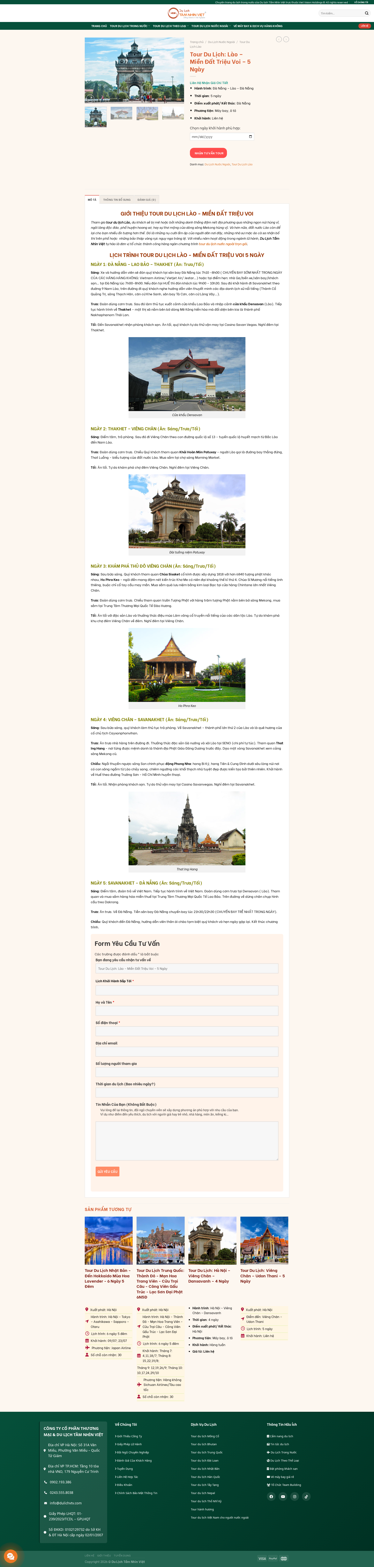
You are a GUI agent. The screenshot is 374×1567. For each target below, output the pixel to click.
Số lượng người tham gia (116, 1063)
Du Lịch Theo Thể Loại (284, 1460)
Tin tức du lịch (279, 1444)
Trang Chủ (99, 26)
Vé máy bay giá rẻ (282, 1477)
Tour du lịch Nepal (203, 1493)
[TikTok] (306, 1496)
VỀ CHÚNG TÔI (361, 2)
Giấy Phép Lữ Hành (129, 1444)
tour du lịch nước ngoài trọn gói (223, 243)
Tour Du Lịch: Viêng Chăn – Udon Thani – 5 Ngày (262, 1275)
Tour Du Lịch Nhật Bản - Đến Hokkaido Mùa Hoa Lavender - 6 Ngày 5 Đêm (108, 1278)
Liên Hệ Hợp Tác (127, 1477)
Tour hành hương (202, 1509)
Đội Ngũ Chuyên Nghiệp (132, 1452)
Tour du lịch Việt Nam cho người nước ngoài (220, 1517)
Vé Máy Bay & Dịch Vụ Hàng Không (258, 26)
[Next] (177, 70)
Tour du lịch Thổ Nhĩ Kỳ (206, 1501)
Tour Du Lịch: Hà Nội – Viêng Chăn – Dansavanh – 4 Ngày (209, 1275)
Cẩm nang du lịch (281, 1436)
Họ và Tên (105, 1002)
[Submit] (366, 13)
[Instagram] (294, 1496)
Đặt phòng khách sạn (283, 1469)
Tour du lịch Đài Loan (205, 1460)
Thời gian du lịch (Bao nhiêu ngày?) (125, 1084)
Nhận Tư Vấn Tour (208, 153)
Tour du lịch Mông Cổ (205, 1436)
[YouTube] (283, 1496)
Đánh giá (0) (147, 199)
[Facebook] (271, 1496)
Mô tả (92, 199)
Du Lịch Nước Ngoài (221, 41)
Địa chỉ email (106, 1043)
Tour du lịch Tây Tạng (205, 1485)
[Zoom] (90, 99)
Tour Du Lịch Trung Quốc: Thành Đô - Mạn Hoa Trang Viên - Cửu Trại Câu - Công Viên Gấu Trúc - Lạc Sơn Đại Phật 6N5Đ (160, 1283)
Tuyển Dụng (124, 1469)
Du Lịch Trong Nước (283, 1452)
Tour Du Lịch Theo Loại (169, 26)
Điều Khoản (124, 1485)
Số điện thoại (108, 1022)
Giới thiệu (104, 1555)
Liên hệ (89, 1555)
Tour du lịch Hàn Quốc (205, 1477)
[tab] (92, 199)
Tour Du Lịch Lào (242, 164)
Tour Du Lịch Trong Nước (128, 26)
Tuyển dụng (122, 1555)
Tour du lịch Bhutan (204, 1444)
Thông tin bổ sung (117, 199)
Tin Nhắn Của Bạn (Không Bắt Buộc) (126, 1104)
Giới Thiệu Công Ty (129, 1436)
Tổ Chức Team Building (285, 1485)
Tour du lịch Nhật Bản (205, 1469)
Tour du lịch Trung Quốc (207, 1452)
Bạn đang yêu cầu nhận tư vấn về (123, 960)
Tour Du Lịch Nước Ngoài (209, 26)
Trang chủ (197, 41)
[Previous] (91, 70)
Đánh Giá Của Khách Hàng (134, 1460)
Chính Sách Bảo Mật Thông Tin (136, 1493)
